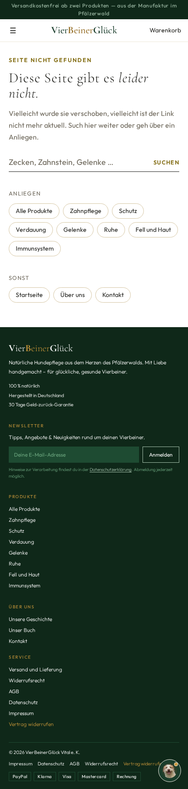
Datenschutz (23, 702)
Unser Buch (22, 630)
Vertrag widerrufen (31, 724)
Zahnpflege (85, 211)
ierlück (41, 348)
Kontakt (113, 295)
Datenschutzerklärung (111, 469)
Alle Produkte (34, 211)
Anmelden (161, 454)
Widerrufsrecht (27, 680)
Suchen (166, 162)
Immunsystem (35, 248)
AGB (14, 691)
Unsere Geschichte (30, 619)
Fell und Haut (153, 230)
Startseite (29, 295)
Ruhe (111, 230)
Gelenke (75, 230)
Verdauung (31, 230)
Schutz (128, 211)
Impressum (21, 713)
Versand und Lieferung (35, 669)
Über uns (72, 295)
